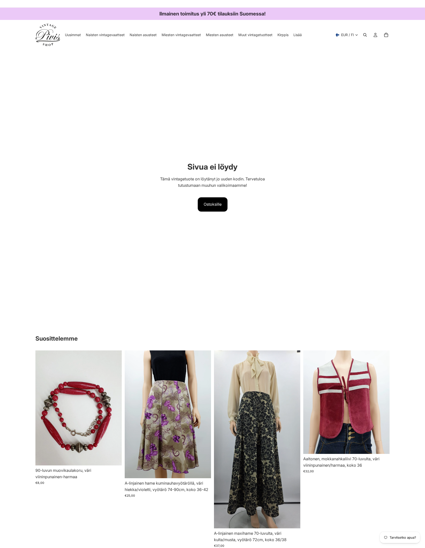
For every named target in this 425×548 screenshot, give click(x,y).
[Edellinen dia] (132, 414)
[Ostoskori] (386, 34)
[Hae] (365, 34)
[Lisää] (114, 458)
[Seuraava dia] (203, 414)
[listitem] (297, 35)
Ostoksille (213, 204)
